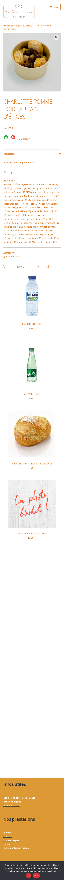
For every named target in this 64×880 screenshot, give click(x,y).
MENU (17, 25)
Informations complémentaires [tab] (19, 162)
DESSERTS (27, 25)
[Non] (60, 870)
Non (36, 875)
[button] (56, 37)
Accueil (10, 25)
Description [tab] (9, 153)
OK (28, 875)
